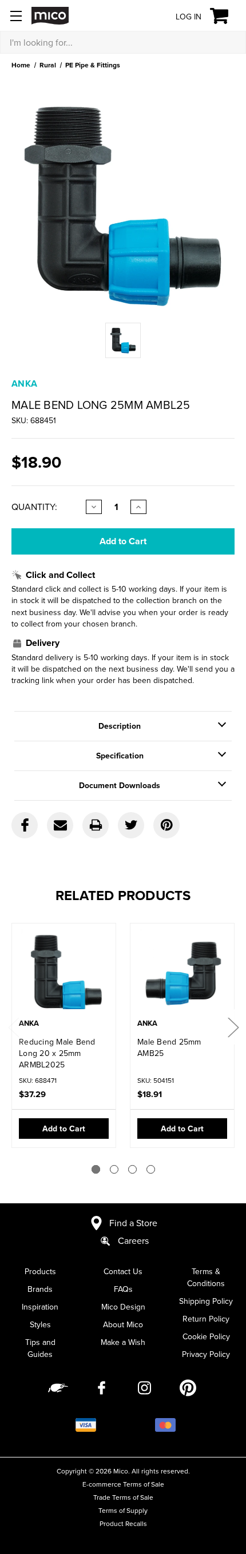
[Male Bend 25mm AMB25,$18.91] (182, 972)
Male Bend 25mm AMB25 (169, 1047)
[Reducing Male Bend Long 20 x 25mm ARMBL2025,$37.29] (64, 972)
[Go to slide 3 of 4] (132, 1169)
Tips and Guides (40, 1348)
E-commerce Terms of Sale (123, 1484)
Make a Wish (123, 1342)
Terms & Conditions (206, 1277)
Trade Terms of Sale (123, 1497)
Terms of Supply (123, 1510)
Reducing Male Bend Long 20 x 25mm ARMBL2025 (57, 1053)
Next (232, 1027)
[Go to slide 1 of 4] (96, 1169)
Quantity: (34, 506)
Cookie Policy (206, 1336)
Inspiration (40, 1306)
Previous (13, 1027)
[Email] (60, 825)
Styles (40, 1324)
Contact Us (123, 1271)
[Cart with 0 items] (225, 16)
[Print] (95, 825)
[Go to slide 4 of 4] (150, 1169)
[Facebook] (24, 825)
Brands (40, 1289)
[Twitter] (131, 825)
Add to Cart (63, 1128)
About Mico (123, 1324)
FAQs (123, 1289)
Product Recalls (123, 1523)
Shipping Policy (206, 1301)
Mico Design (123, 1306)
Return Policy (205, 1318)
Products (40, 1271)
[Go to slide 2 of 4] (114, 1169)
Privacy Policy (206, 1354)
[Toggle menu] (15, 15)
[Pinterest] (166, 825)
